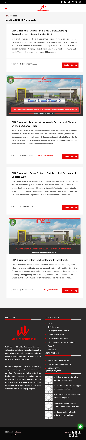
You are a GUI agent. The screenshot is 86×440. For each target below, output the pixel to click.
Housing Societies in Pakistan (58, 331)
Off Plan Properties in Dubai (58, 338)
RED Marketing (9, 432)
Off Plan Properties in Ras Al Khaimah (61, 342)
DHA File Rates (53, 327)
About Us (51, 346)
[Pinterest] (76, 2)
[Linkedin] (69, 2)
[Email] (9, 2)
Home (50, 323)
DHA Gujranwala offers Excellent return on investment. (40, 260)
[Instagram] (72, 2)
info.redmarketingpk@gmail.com (60, 364)
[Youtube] (80, 2)
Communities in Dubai (56, 334)
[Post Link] (44, 95)
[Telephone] (5, 2)
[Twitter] (65, 2)
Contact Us (52, 350)
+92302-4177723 (54, 368)
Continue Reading (70, 65)
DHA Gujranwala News (45, 155)
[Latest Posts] (49, 379)
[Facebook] (61, 2)
